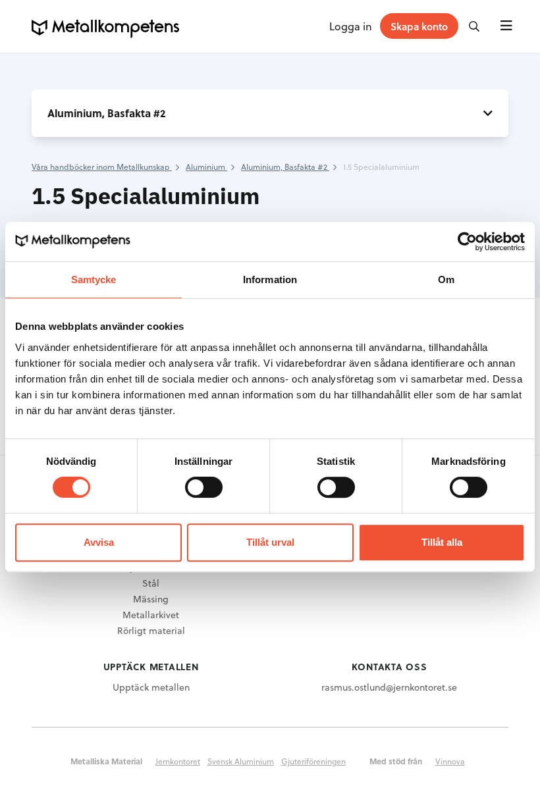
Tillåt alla (441, 542)
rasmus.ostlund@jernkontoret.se (389, 687)
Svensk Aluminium (240, 761)
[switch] (204, 487)
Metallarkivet (150, 615)
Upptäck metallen (151, 687)
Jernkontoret (177, 761)
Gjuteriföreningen (313, 761)
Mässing (151, 599)
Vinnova (450, 761)
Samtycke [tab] (94, 279)
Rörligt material (151, 630)
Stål (150, 583)
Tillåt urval (270, 542)
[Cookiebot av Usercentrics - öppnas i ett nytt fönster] (467, 241)
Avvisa (99, 542)
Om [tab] (446, 279)
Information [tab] (270, 279)
